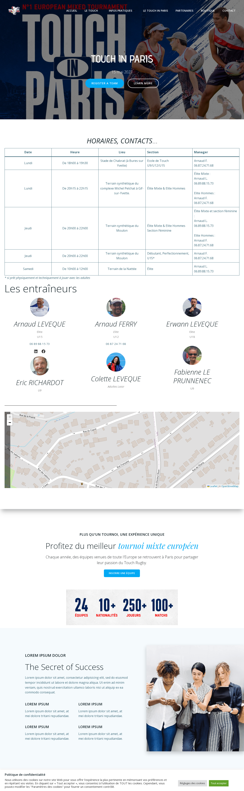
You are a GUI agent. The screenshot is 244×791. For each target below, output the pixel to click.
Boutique (208, 10)
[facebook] (43, 351)
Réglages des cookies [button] (192, 783)
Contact (229, 10)
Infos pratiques (120, 10)
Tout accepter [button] (219, 783)
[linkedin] (36, 351)
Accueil (71, 10)
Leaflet (213, 486)
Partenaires (184, 10)
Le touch (91, 10)
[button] (10, 417)
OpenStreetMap (229, 486)
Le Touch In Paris (155, 10)
